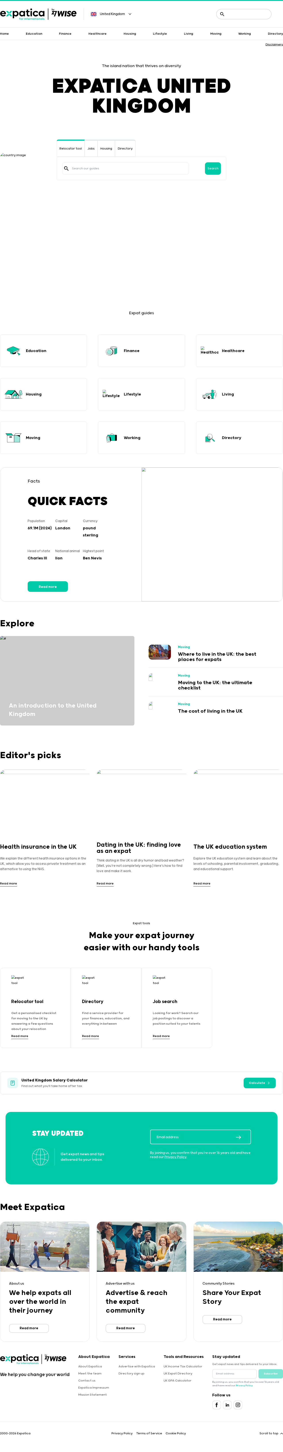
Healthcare (97, 34)
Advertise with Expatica (137, 1366)
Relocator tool (70, 148)
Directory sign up (131, 1373)
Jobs (91, 148)
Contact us (87, 1380)
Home (4, 34)
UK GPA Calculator (177, 1380)
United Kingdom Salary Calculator (54, 1080)
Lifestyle (160, 34)
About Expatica (90, 1366)
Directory (275, 34)
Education (34, 34)
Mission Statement (92, 1395)
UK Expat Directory (178, 1373)
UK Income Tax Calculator (183, 1366)
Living (188, 34)
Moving (216, 34)
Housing (130, 34)
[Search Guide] (66, 168)
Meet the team (89, 1373)
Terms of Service (149, 1433)
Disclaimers (274, 44)
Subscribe (271, 1373)
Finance (65, 34)
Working (244, 34)
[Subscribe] (243, 1137)
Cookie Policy (176, 1433)
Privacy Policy (175, 1157)
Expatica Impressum (93, 1388)
